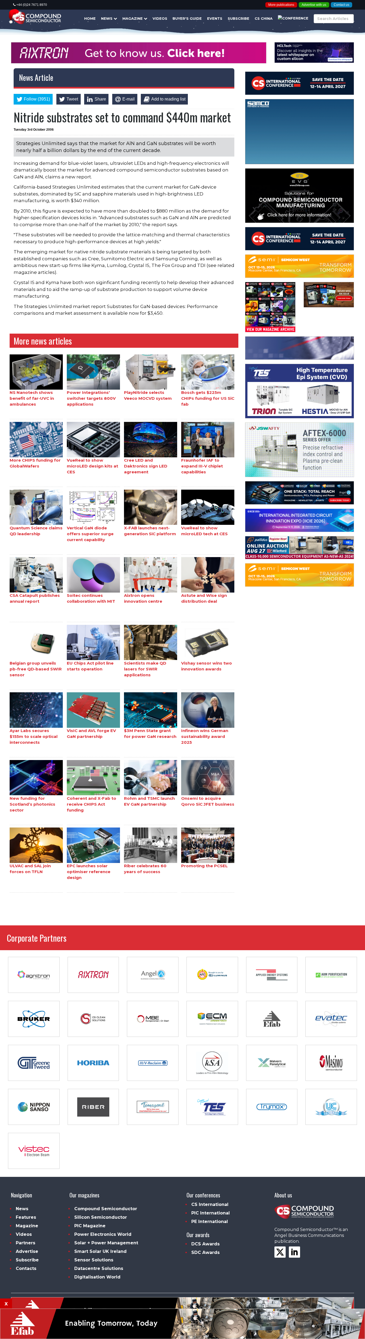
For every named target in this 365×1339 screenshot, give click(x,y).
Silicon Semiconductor (100, 1217)
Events (214, 18)
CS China (264, 18)
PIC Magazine (90, 1225)
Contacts (26, 1268)
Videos (160, 18)
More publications (281, 5)
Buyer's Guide (187, 18)
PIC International (210, 1213)
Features (26, 1217)
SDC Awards (205, 1252)
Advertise (27, 1251)
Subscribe (238, 18)
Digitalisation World (97, 1277)
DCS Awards (205, 1243)
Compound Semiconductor (105, 1208)
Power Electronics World (102, 1234)
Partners (25, 1242)
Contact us (341, 5)
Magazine (133, 18)
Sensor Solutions (93, 1259)
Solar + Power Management (106, 1242)
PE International (209, 1221)
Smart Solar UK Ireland (100, 1251)
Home (90, 18)
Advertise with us (314, 5)
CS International (209, 1204)
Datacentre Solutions (98, 1268)
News (107, 18)
